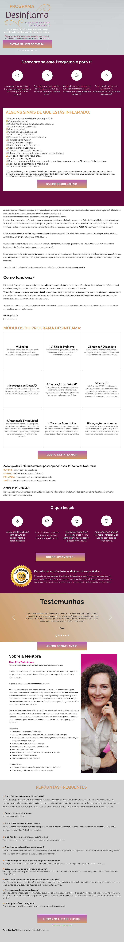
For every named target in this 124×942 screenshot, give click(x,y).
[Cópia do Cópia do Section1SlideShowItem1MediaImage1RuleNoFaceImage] (61, 635)
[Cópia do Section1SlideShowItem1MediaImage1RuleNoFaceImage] (58, 636)
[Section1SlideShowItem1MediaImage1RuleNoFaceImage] (56, 635)
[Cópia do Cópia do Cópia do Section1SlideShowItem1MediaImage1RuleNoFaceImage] (63, 635)
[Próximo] (110, 617)
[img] (22, 350)
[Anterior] (13, 617)
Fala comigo (42, 930)
